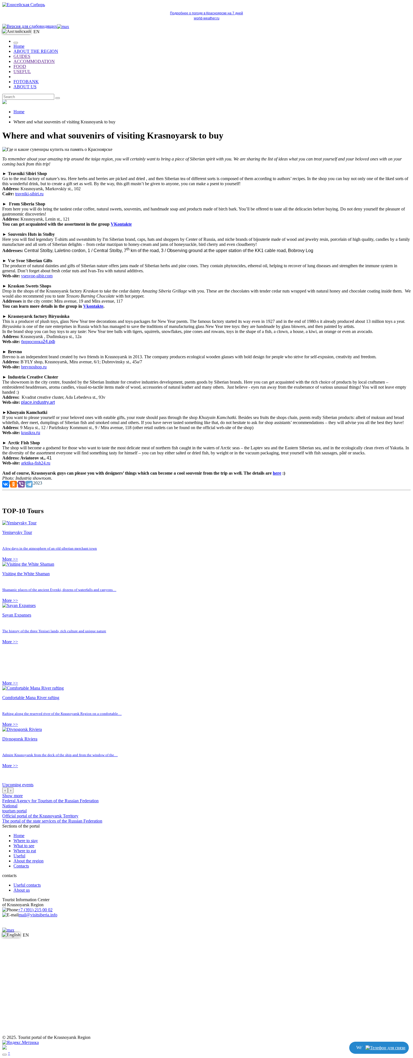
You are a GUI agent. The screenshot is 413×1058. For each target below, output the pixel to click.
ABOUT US (25, 86)
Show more (12, 795)
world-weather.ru (206, 18)
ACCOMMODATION (34, 61)
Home (18, 46)
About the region (28, 860)
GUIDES (21, 56)
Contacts (21, 866)
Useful (19, 855)
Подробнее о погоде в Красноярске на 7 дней (206, 13)
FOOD (19, 66)
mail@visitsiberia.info (38, 914)
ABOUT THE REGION (35, 51)
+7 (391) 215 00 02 (35, 909)
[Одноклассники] (13, 484)
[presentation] (5, 790)
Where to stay (25, 840)
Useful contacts (27, 885)
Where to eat (24, 850)
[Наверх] (4, 1054)
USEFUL (22, 71)
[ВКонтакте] (5, 484)
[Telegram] (29, 484)
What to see (23, 845)
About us (21, 890)
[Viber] (21, 484)
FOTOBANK (26, 81)
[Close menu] (15, 43)
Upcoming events (17, 784)
